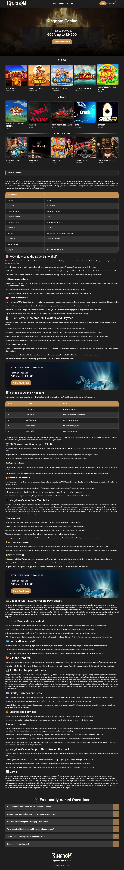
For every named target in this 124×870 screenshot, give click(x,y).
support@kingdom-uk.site (62, 861)
